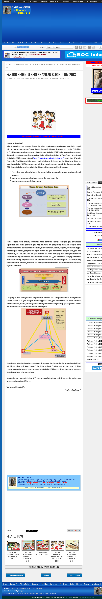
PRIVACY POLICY (54, 1)
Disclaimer (35, 584)
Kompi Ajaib (68, 597)
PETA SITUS (16, 1)
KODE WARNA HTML (92, 1)
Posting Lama (74, 575)
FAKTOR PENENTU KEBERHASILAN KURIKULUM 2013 (41, 74)
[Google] (80, 47)
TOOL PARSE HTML (78, 1)
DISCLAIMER (66, 1)
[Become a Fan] (89, 47)
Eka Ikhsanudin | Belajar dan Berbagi (29, 593)
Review (86, 584)
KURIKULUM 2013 (34, 78)
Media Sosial (22, 43)
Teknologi (52, 43)
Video (97, 43)
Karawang (53, 584)
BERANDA (6, 1)
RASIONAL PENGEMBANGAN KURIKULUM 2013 (13, 556)
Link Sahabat (96, 584)
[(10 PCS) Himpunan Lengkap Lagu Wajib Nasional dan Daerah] (32, 58)
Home (5, 584)
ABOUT (25, 1)
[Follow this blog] (21, 48)
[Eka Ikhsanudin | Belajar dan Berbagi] (17, 13)
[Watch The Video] (76, 47)
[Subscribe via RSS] (93, 47)
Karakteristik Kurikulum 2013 (42, 554)
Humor (82, 43)
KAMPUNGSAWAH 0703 (19, 588)
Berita (62, 43)
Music (90, 43)
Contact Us (11, 43)
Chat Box (45, 584)
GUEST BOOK (33, 1)
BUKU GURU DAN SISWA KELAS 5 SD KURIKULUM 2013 (71, 557)
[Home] (4, 43)
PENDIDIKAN (44, 78)
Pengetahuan (73, 43)
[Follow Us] (84, 47)
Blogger (79, 584)
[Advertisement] (67, 21)
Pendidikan (35, 43)
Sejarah (44, 43)
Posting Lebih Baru (15, 575)
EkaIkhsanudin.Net (35, 588)
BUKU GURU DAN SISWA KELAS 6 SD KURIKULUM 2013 (27, 557)
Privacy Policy (24, 584)
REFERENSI (44, 1)
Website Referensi (93, 359)
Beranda (46, 575)
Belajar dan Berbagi (88, 597)
